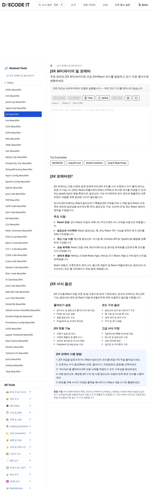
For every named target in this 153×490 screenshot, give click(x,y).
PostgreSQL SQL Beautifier (19, 163)
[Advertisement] (76, 32)
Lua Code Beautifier (15, 298)
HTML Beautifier (14, 89)
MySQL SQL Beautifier (16, 157)
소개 (105, 4)
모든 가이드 (89, 4)
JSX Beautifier (12, 114)
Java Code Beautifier (16, 193)
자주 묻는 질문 (122, 4)
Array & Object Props (117, 163)
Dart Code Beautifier (16, 212)
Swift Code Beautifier (16, 206)
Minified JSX (57, 163)
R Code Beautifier (14, 279)
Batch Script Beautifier (17, 242)
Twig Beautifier (13, 371)
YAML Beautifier (13, 144)
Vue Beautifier (13, 120)
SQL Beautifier (13, 151)
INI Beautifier (12, 218)
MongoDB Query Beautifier (19, 169)
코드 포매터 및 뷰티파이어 (69, 65)
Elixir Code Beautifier (16, 273)
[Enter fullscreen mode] (136, 98)
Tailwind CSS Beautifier (17, 353)
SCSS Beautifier (13, 126)
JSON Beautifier (13, 132)
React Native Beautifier (17, 340)
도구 (73, 4)
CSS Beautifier (13, 95)
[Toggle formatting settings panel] (128, 98)
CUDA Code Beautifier (16, 255)
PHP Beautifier (13, 200)
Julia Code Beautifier (16, 285)
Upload (105, 98)
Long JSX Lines (74, 163)
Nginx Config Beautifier (17, 175)
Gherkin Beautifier (15, 347)
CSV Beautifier (13, 224)
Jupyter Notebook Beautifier (19, 334)
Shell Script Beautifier (16, 236)
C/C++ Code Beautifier (16, 249)
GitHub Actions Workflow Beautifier (23, 310)
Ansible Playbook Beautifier (19, 316)
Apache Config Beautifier (18, 181)
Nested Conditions (94, 163)
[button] (143, 5)
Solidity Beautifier (14, 365)
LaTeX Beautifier (14, 328)
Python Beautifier (14, 187)
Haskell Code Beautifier (17, 267)
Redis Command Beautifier (19, 230)
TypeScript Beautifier (16, 108)
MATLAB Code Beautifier (18, 291)
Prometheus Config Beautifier (20, 322)
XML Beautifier (13, 138)
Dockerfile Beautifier (16, 304)
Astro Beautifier (13, 359)
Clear (90, 98)
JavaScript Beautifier (16, 102)
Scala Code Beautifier (16, 261)
